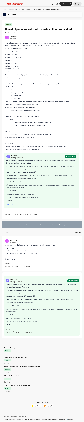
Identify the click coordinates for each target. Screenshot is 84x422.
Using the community (9, 419)
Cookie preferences (35, 419)
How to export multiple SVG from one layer (17, 385)
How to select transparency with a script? (16, 357)
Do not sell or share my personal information (53, 419)
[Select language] (57, 4)
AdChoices (71, 419)
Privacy (27, 419)
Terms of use (20, 419)
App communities (12, 9)
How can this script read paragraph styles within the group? (22, 366)
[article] (42, 253)
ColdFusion (21, 9)
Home (4, 9)
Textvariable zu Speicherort (12, 348)
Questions (28, 9)
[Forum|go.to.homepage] (15, 4)
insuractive (14, 155)
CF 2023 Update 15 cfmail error (13, 376)
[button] (3, 4)
